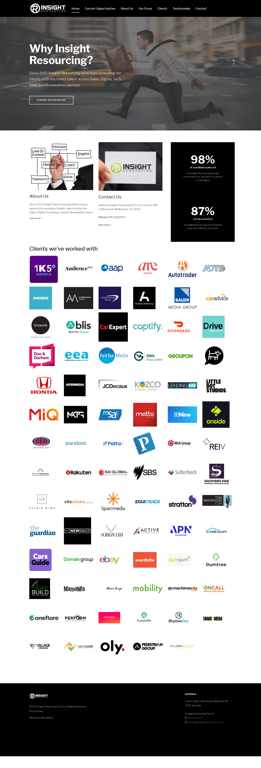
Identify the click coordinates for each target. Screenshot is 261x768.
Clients (162, 8)
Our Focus (145, 8)
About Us (127, 8)
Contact (201, 8)
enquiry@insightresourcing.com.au (205, 722)
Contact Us (110, 196)
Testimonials (181, 8)
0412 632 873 (116, 217)
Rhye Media (47, 717)
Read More (34, 218)
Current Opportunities (100, 8)
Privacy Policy (36, 711)
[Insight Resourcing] (47, 8)
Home (76, 8)
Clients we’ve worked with (63, 248)
